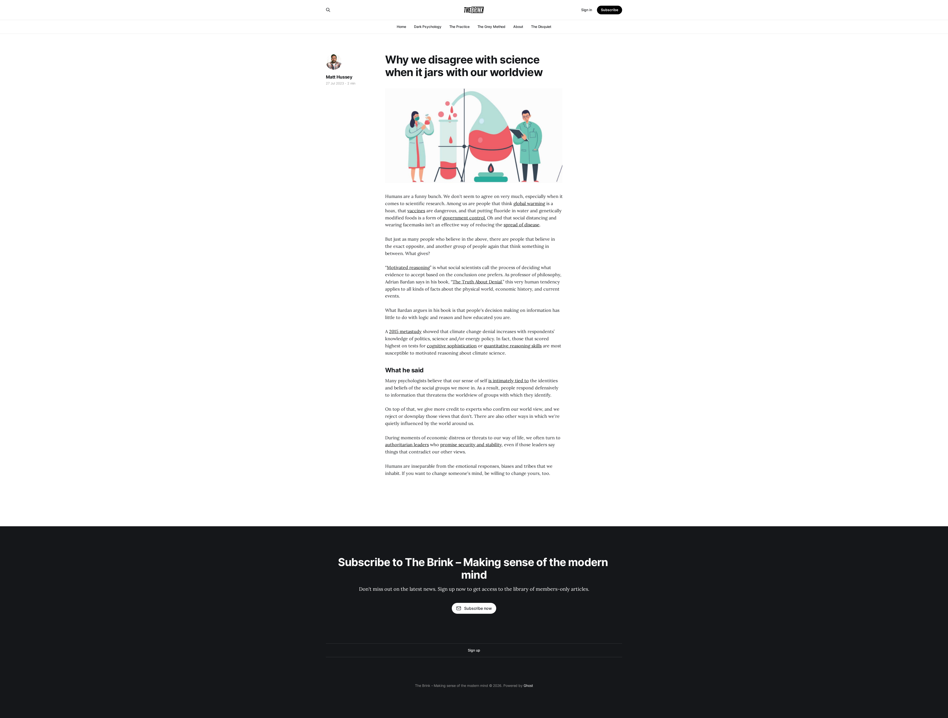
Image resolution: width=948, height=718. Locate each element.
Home (401, 26)
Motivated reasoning (408, 267)
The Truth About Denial (477, 282)
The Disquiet (541, 26)
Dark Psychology (427, 26)
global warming (529, 203)
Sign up (474, 650)
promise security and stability (471, 444)
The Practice (459, 26)
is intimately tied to (508, 380)
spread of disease (521, 225)
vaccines (416, 210)
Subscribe (609, 10)
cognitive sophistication (452, 346)
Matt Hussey (339, 77)
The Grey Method (491, 26)
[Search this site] (328, 10)
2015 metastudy (405, 331)
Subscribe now (478, 608)
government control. (464, 218)
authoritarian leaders (407, 444)
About (518, 26)
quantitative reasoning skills (513, 346)
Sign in (586, 10)
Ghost (528, 685)
